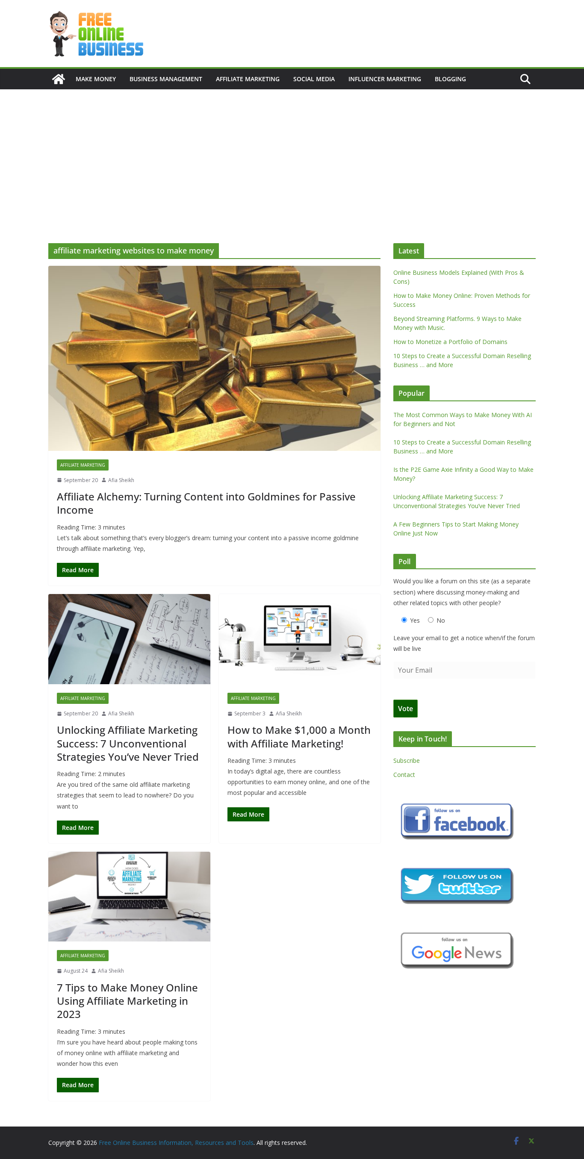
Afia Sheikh (121, 480)
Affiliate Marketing (248, 79)
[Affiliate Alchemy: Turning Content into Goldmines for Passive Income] (214, 358)
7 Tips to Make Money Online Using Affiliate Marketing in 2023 (127, 1000)
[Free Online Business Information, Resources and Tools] (58, 79)
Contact (404, 775)
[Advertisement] (292, 153)
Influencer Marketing (384, 79)
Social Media (314, 79)
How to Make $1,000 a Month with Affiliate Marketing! (299, 736)
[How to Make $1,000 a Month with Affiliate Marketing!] (300, 639)
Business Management (166, 79)
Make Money (96, 79)
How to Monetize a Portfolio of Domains (450, 342)
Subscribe (406, 760)
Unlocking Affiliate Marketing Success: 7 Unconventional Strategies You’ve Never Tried (128, 743)
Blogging (450, 79)
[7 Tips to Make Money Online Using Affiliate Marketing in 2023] (129, 897)
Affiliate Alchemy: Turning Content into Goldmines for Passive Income (206, 503)
